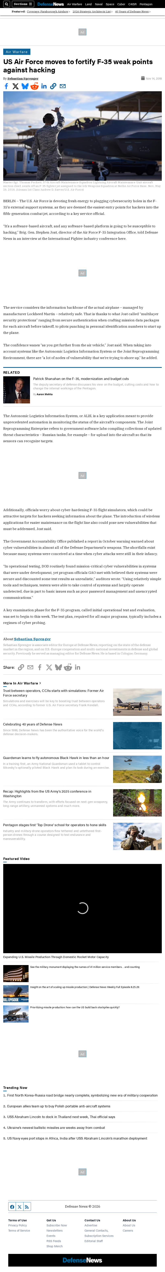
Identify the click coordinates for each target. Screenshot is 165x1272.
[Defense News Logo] (51, 4)
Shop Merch (54, 1246)
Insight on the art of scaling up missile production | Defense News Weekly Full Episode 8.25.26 (84, 987)
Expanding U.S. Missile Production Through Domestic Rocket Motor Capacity (56, 957)
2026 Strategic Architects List (92, 11)
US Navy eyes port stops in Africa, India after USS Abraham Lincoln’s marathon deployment (77, 1138)
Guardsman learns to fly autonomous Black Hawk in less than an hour (56, 757)
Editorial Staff (94, 1241)
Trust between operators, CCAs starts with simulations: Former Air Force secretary (53, 692)
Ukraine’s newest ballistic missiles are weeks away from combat (56, 1127)
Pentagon (146, 3)
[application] (82, 908)
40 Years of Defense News (132, 11)
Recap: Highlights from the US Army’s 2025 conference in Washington (47, 793)
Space (110, 3)
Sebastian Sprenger (23, 78)
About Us (129, 1225)
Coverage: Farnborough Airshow (47, 11)
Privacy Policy (17, 1225)
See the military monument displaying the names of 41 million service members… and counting (85, 967)
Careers (128, 1230)
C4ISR (132, 3)
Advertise (91, 1225)
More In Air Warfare (20, 683)
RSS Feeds (53, 1241)
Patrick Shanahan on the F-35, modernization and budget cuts (81, 378)
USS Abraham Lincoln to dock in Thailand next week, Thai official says (61, 1116)
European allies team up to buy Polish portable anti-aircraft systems (58, 1105)
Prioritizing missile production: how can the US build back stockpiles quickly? (75, 1007)
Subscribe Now (56, 1225)
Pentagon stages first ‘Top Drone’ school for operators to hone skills (54, 824)
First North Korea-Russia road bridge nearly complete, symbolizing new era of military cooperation (82, 1095)
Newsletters (54, 1230)
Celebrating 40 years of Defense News (32, 723)
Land (88, 3)
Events (50, 1235)
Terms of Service (19, 1230)
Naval (99, 3)
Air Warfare (74, 3)
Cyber (121, 3)
